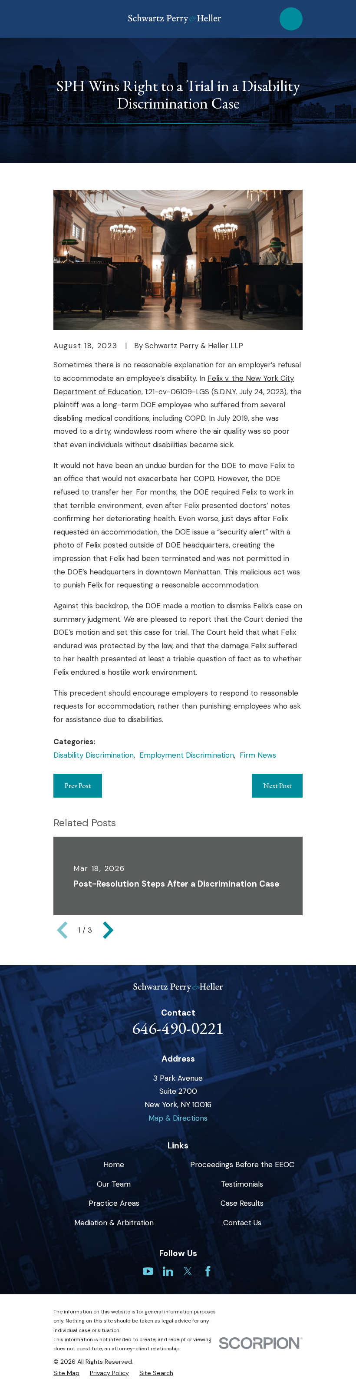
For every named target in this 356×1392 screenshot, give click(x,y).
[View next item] (108, 930)
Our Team (114, 1184)
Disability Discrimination (93, 755)
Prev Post (78, 785)
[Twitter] (188, 1271)
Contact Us (242, 1222)
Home (113, 1164)
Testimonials (242, 1184)
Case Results (242, 1203)
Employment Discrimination (186, 755)
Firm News (258, 755)
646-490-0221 (178, 1028)
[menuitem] (66, 1373)
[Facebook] (208, 1271)
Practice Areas (114, 1203)
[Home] (174, 18)
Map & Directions (178, 1118)
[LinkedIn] (168, 1271)
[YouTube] (148, 1271)
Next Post (277, 785)
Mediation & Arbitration (114, 1222)
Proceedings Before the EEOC (242, 1164)
